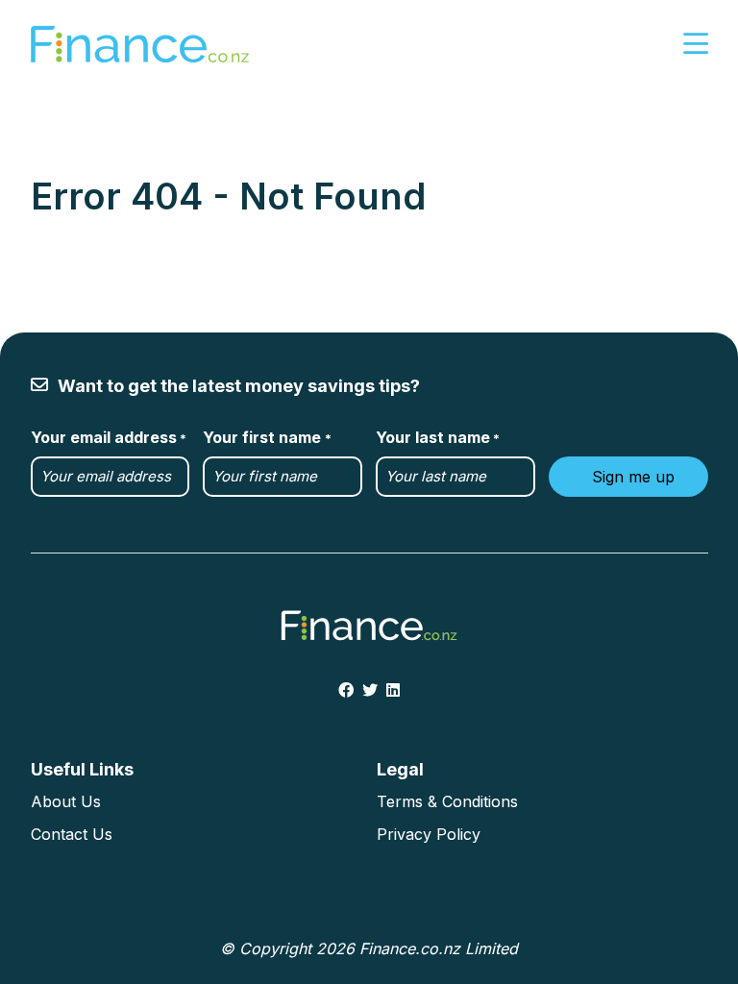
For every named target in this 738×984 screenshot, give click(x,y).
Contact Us (71, 834)
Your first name (267, 437)
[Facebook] (346, 690)
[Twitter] (370, 690)
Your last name (438, 437)
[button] (695, 44)
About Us (66, 801)
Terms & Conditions (447, 801)
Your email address (108, 437)
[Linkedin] (393, 690)
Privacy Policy (428, 834)
